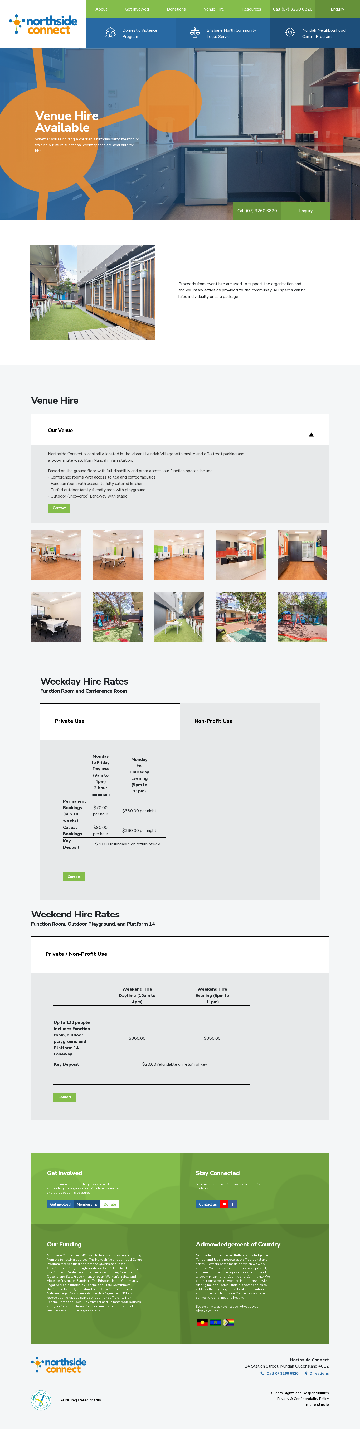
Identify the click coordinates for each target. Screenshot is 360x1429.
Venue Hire (214, 9)
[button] (60, 1204)
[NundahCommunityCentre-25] (56, 617)
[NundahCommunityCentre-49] (241, 617)
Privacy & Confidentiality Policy (303, 1398)
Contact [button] (59, 507)
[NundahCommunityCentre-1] (56, 555)
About (101, 9)
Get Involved (137, 9)
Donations (176, 9)
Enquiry (306, 211)
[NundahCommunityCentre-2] (118, 555)
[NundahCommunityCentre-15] (241, 555)
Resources (251, 9)
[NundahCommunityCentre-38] (179, 617)
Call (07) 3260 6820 (293, 9)
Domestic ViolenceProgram (139, 33)
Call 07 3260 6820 (282, 1373)
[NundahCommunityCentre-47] (303, 617)
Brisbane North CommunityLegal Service (231, 33)
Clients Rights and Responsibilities (300, 1392)
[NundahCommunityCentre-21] (303, 555)
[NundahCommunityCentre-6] (179, 555)
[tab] (110, 721)
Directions (319, 1373)
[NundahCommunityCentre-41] (118, 617)
